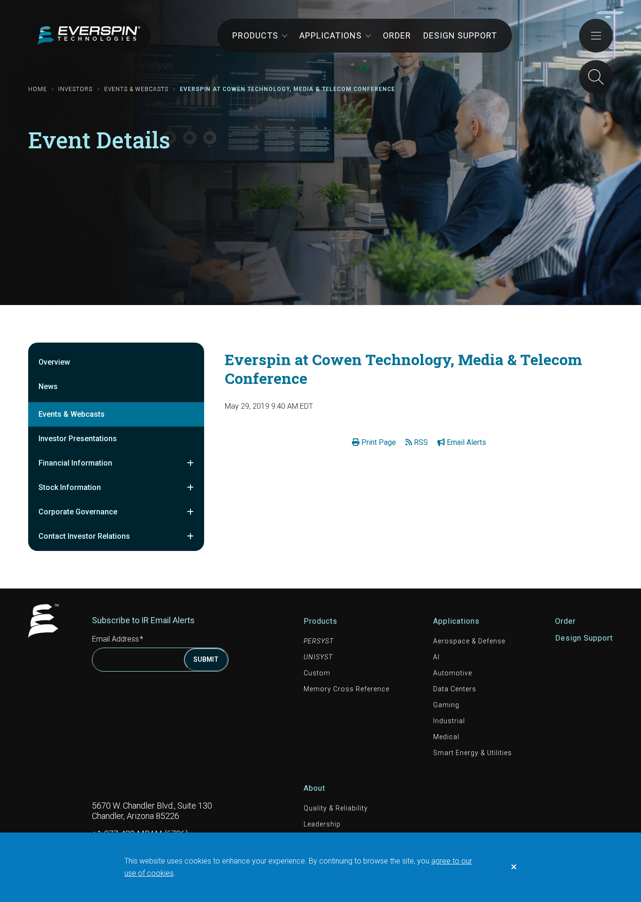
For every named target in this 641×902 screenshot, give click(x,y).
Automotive (452, 673)
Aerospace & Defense (469, 641)
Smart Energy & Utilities (472, 753)
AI (436, 657)
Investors (75, 89)
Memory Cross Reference (346, 689)
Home (37, 89)
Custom (317, 673)
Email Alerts (465, 442)
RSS (420, 442)
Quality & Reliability (336, 808)
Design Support (460, 35)
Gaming (446, 705)
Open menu (596, 36)
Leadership (322, 824)
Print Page (377, 442)
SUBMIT (206, 659)
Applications (330, 35)
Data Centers (454, 689)
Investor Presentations (77, 438)
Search (596, 77)
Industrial (449, 721)
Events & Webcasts (136, 89)
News (48, 386)
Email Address (119, 638)
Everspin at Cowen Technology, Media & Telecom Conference (287, 89)
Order (397, 35)
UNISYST (318, 657)
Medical (446, 737)
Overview (54, 362)
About (314, 788)
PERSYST (319, 641)
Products (255, 35)
